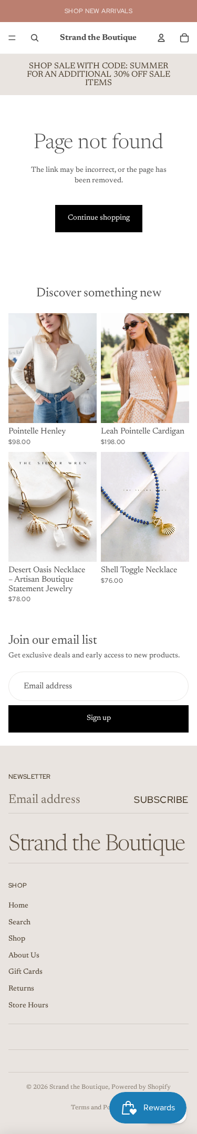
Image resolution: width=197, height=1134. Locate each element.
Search (19, 922)
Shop (16, 939)
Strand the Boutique (78, 1087)
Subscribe (161, 799)
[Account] (161, 37)
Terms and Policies (98, 1108)
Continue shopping (99, 218)
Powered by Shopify (141, 1087)
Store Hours (28, 1005)
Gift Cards (25, 972)
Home (18, 906)
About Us (23, 956)
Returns (21, 989)
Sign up (99, 718)
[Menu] (12, 38)
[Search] (34, 37)
